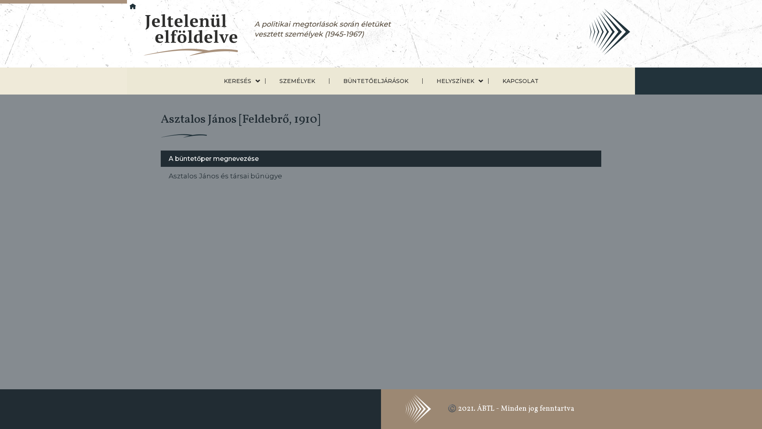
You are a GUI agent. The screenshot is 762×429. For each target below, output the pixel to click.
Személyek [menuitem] (297, 81)
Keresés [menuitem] (237, 81)
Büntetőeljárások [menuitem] (375, 81)
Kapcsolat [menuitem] (520, 81)
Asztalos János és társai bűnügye (225, 176)
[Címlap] (184, 36)
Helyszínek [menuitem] (455, 81)
